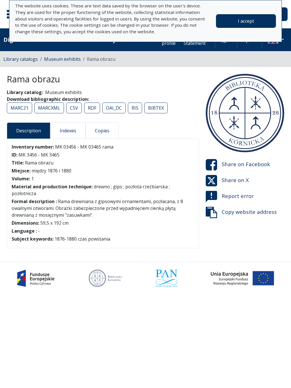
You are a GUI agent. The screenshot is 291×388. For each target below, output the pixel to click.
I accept (246, 21)
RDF (92, 108)
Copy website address (249, 211)
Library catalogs (20, 59)
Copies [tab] (102, 131)
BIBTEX (156, 108)
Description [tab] (28, 131)
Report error (238, 195)
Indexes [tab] (68, 131)
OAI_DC (114, 108)
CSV (74, 108)
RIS (135, 108)
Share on (246, 164)
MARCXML (49, 108)
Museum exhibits (62, 59)
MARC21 (19, 108)
